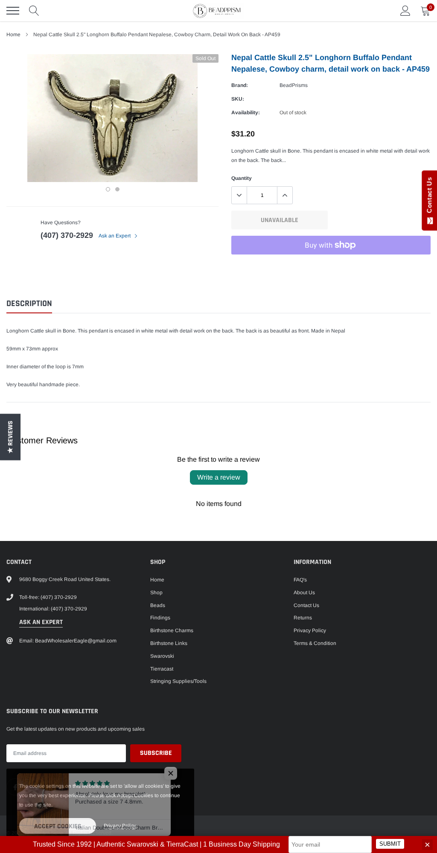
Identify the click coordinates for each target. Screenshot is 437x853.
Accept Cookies (58, 826)
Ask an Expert (115, 236)
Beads (157, 605)
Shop (156, 593)
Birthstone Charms (171, 630)
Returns (303, 618)
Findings (160, 618)
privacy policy (120, 826)
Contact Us (306, 605)
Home (13, 35)
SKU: (237, 99)
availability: (245, 113)
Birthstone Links (168, 643)
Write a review (218, 477)
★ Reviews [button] (10, 436)
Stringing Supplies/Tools (178, 681)
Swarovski (162, 656)
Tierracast (161, 669)
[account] (405, 11)
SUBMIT (390, 844)
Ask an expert (41, 622)
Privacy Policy (310, 630)
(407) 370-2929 (67, 235)
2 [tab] (117, 189)
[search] (34, 10)
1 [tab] (108, 189)
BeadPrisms (294, 85)
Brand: (239, 85)
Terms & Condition (315, 643)
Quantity (241, 178)
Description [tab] (29, 303)
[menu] (12, 10)
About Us (304, 593)
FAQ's (300, 580)
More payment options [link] (331, 266)
